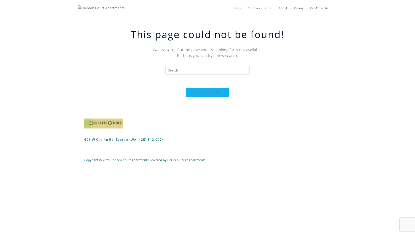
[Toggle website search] (336, 8)
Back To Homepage (207, 92)
